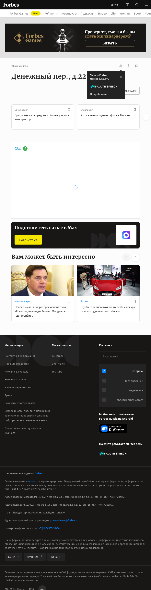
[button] (146, 5)
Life (113, 13)
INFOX (54, 557)
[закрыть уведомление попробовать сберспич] (121, 77)
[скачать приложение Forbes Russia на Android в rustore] (113, 428)
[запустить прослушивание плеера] (121, 66)
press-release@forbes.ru (64, 520)
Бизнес (84, 301)
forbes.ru (40, 473)
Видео (102, 13)
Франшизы (69, 13)
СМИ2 (11, 557)
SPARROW (32, 557)
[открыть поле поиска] (137, 5)
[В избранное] (69, 110)
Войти (114, 4)
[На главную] (11, 5)
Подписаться (28, 240)
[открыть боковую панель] (127, 5)
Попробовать (98, 94)
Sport (137, 13)
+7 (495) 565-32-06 (49, 528)
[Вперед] (146, 117)
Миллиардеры (22, 301)
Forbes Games (23, 13)
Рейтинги (51, 13)
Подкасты (87, 13)
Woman (125, 13)
